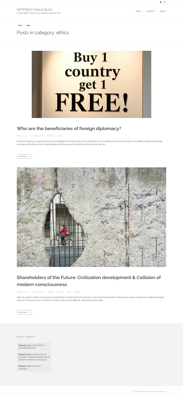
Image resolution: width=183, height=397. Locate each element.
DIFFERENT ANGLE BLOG (34, 9)
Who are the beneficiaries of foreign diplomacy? (69, 128)
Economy (51, 136)
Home (20, 25)
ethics (60, 136)
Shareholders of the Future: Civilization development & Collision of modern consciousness (34, 357)
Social (77, 292)
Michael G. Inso (25, 345)
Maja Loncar (38, 136)
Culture (50, 292)
